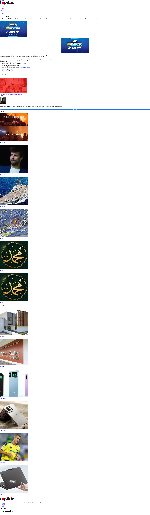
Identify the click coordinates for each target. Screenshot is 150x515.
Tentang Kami (3, 503)
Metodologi (3, 505)
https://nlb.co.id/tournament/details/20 (25, 67)
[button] (75, 109)
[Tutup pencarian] (9, 11)
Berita (2, 5)
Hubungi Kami (3, 504)
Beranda (3, 13)
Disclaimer (3, 506)
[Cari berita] (0, 10)
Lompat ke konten (2, 0)
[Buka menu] (2, 10)
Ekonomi (3, 8)
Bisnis (2, 9)
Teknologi (3, 6)
